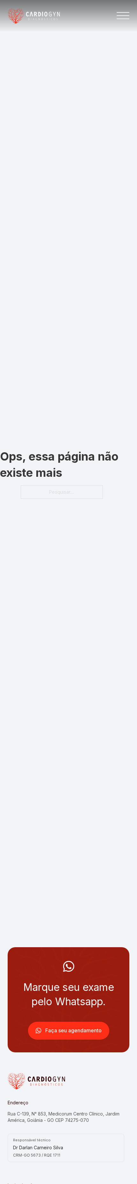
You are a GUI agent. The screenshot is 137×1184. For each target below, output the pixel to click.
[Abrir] (123, 16)
